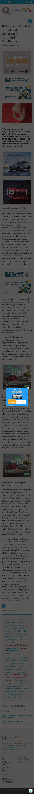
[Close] (28, 387)
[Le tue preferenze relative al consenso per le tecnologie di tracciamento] (30, 791)
